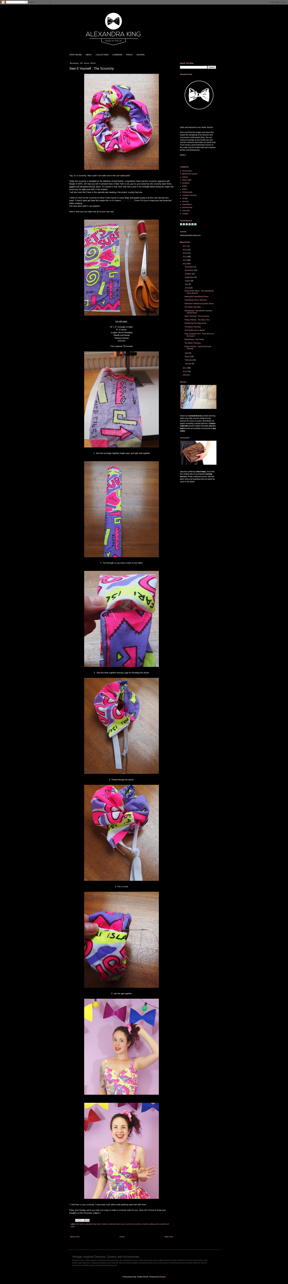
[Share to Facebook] (85, 1220)
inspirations (187, 204)
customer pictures (189, 195)
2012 (185, 264)
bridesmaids (187, 192)
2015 (185, 253)
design (185, 198)
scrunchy (137, 1224)
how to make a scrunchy (106, 1224)
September (189, 277)
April (187, 353)
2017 (185, 246)
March (187, 357)
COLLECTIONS (102, 55)
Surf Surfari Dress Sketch (194, 330)
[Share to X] (82, 1220)
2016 (185, 250)
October (188, 274)
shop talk (186, 211)
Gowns (185, 177)
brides (184, 189)
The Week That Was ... (193, 343)
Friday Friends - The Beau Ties (197, 320)
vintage (185, 214)
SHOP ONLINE (75, 55)
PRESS (129, 55)
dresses (185, 201)
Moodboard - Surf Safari (194, 339)
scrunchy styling (148, 1224)
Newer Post (75, 1237)
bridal (184, 186)
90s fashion (80, 1224)
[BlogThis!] (79, 1220)
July (187, 284)
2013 (185, 260)
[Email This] (76, 1220)
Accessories (187, 171)
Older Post (168, 1237)
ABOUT (89, 55)
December (189, 267)
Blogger (162, 1277)
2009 (185, 375)
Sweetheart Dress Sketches (195, 300)
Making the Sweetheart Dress (196, 297)
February (189, 360)
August (188, 281)
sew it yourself (160, 1224)
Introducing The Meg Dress (195, 323)
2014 (185, 257)
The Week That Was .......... (195, 307)
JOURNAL (140, 55)
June (187, 288)
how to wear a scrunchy (124, 1224)
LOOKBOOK (117, 55)
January (188, 364)
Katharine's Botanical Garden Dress (199, 304)
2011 (185, 368)
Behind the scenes (189, 174)
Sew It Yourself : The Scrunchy (196, 316)
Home (122, 1237)
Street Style (187, 180)
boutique (185, 183)
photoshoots (187, 207)
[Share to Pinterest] (88, 1220)
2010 (185, 371)
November (189, 270)
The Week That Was (192, 327)
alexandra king (91, 1224)
